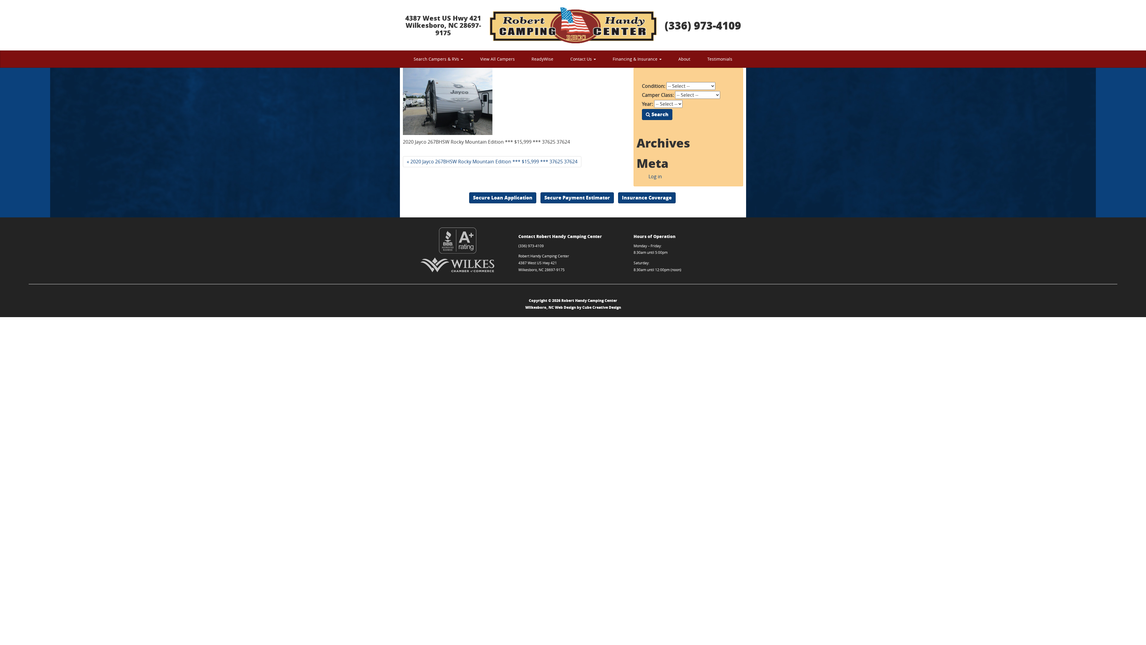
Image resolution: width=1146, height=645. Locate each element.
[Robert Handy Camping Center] (573, 25)
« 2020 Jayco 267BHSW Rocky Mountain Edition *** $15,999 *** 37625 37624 (492, 161)
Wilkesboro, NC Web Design (550, 307)
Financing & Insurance (636, 59)
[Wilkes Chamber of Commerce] (457, 265)
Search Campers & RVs (437, 59)
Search (659, 114)
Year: (647, 104)
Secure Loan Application (502, 197)
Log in (655, 176)
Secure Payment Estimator (577, 197)
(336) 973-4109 (703, 25)
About (684, 59)
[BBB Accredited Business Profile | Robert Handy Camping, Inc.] (457, 241)
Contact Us (581, 59)
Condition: (653, 86)
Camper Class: (658, 95)
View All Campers (497, 59)
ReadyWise (542, 59)
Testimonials (719, 59)
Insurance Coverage (647, 197)
